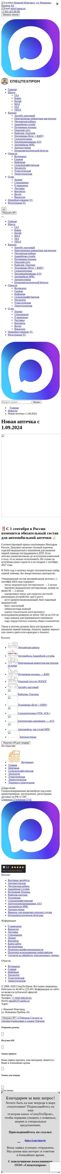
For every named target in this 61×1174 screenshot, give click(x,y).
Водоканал (20, 156)
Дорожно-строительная (21, 782)
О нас (11, 176)
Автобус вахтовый (24, 115)
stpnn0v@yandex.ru (19, 1000)
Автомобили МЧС (24, 144)
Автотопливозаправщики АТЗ (25, 903)
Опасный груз (22, 130)
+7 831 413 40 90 (10, 11)
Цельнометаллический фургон (31, 150)
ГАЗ (16, 95)
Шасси (11, 92)
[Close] (2, 1034)
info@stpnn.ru (18, 8)
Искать (36, 402)
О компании (21, 185)
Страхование (21, 182)
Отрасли (12, 153)
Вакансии (19, 197)
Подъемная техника (25, 127)
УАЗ (16, 107)
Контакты (19, 191)
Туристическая (22, 171)
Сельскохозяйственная (26, 165)
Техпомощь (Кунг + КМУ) (28, 136)
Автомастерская (17, 883)
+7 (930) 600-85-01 (21, 998)
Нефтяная (19, 162)
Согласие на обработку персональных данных (33, 955)
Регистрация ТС (17, 203)
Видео (17, 194)
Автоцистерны (22, 147)
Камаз (17, 98)
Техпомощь (14, 897)
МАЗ (17, 104)
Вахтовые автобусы (19, 880)
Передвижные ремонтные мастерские (35, 118)
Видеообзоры (15, 946)
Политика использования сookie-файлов (30, 952)
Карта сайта (14, 943)
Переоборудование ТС (20, 200)
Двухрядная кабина (25, 121)
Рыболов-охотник (17, 894)
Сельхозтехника (23, 139)
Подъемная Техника (19, 892)
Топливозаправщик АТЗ (27, 141)
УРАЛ (17, 109)
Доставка (19, 188)
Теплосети (20, 168)
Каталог (12, 112)
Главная (12, 89)
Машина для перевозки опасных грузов (30, 912)
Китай (17, 101)
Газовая (18, 159)
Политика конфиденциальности (25, 949)
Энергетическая (23, 173)
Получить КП (9, 213)
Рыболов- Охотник (24, 133)
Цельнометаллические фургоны (25, 915)
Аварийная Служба (18, 889)
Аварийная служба (24, 124)
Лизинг (18, 179)
